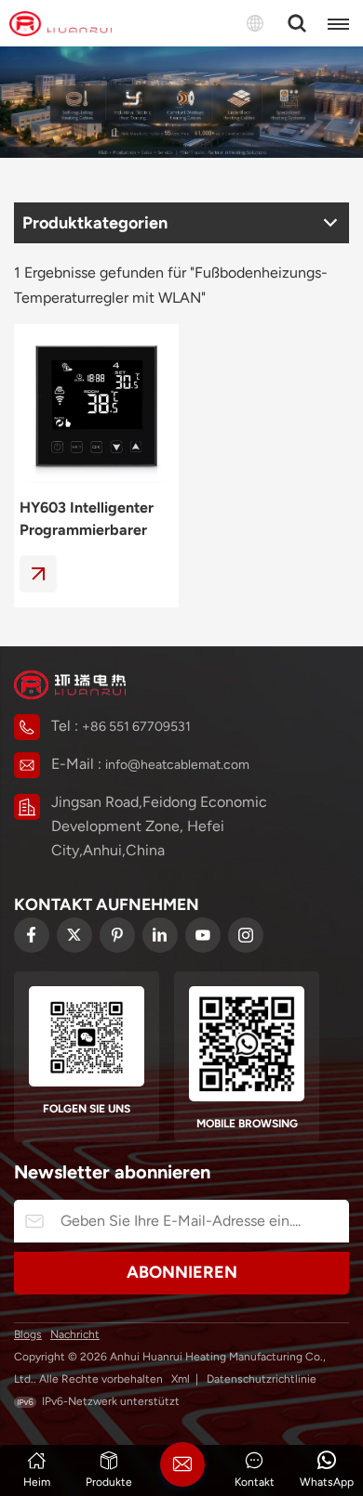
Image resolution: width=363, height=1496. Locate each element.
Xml (180, 1378)
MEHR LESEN (38, 573)
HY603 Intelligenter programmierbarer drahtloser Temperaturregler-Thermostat (87, 520)
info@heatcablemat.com (177, 765)
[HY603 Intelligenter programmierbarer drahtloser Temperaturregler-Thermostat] (96, 406)
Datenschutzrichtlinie (261, 1378)
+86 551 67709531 (136, 727)
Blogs (28, 1334)
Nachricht (75, 1334)
